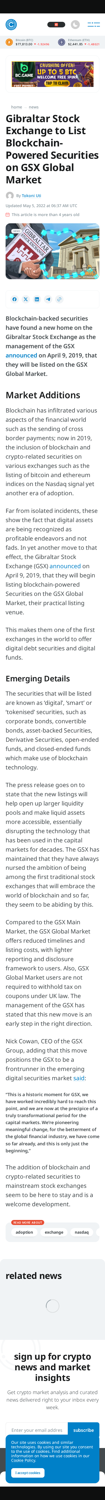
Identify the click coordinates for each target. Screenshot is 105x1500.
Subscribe (83, 1430)
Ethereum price (79, 42)
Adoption (24, 1232)
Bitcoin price (28, 42)
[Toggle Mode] (75, 24)
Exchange (54, 1232)
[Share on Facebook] (14, 299)
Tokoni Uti (31, 195)
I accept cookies (27, 1472)
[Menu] (94, 24)
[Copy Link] (59, 299)
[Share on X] (26, 299)
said (79, 1078)
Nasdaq (81, 1232)
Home (16, 107)
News (34, 107)
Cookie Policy (23, 1460)
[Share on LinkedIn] (37, 299)
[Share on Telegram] (48, 299)
